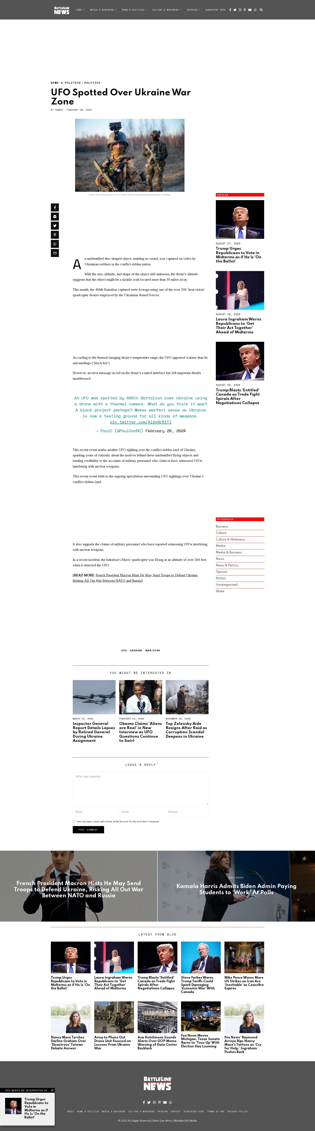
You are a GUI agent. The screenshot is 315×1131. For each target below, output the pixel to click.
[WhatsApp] (255, 10)
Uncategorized (227, 584)
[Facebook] (230, 10)
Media (220, 546)
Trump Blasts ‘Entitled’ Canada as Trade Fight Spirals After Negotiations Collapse (238, 396)
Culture (221, 533)
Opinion (192, 9)
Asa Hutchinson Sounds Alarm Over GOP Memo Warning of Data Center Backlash (157, 1043)
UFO (124, 650)
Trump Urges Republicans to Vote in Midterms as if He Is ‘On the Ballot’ (238, 255)
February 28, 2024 (165, 431)
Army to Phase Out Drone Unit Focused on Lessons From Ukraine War (112, 1043)
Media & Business (102, 9)
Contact (176, 1111)
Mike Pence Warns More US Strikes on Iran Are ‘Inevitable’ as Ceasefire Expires (244, 983)
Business (222, 526)
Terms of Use (216, 1111)
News (220, 558)
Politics (92, 83)
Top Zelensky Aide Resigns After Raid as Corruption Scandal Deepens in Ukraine (186, 730)
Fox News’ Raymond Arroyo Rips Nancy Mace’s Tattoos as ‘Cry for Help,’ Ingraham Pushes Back (242, 1045)
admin (59, 109)
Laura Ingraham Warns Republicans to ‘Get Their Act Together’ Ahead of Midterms (238, 325)
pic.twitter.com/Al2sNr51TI (141, 422)
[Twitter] (235, 10)
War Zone (152, 650)
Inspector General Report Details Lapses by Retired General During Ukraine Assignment (94, 732)
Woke (220, 591)
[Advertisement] (157, 46)
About (70, 1111)
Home (79, 9)
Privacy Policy (238, 1111)
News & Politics (133, 9)
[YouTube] (249, 10)
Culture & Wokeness (165, 9)
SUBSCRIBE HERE (215, 9)
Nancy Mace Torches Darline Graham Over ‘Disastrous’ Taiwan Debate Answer (68, 1043)
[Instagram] (240, 10)
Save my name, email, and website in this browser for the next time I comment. (118, 821)
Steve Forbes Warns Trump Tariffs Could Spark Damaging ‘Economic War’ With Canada (198, 985)
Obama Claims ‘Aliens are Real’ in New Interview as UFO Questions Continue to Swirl (140, 732)
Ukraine (136, 650)
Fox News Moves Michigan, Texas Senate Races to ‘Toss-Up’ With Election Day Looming (200, 1041)
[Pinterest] (245, 10)
